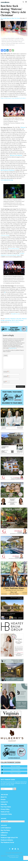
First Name (6, 371)
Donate (3, 799)
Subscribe (4, 804)
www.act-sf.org (5, 235)
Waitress (23, 127)
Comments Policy (12, 348)
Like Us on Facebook (15, 766)
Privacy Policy (5, 809)
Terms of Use (5, 812)
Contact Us (4, 802)
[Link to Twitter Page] (12, 848)
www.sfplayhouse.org (7, 180)
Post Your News (6, 807)
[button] (23, 2)
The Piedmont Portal (7, 842)
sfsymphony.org (15, 313)
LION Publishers (6, 828)
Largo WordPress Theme (13, 855)
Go (14, 789)
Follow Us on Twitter (15, 769)
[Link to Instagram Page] (15, 848)
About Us (4, 797)
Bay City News (5, 830)
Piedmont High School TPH (9, 837)
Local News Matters (14, 322)
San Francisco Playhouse (7, 170)
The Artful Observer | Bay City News (10, 18)
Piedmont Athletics (7, 840)
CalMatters (4, 833)
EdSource (4, 835)
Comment (5, 355)
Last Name (6, 376)
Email (5, 382)
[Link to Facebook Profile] (10, 848)
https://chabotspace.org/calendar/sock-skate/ (13, 98)
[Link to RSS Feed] (18, 848)
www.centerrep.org (13, 248)
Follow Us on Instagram (15, 773)
